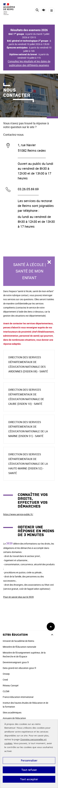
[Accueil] (12, 9)
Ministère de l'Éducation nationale (19, 646)
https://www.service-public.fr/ (18, 514)
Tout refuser (29, 770)
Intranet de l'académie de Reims (18, 640)
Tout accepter (29, 779)
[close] (49, 262)
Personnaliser (29, 760)
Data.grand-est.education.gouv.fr (19, 667)
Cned (5, 679)
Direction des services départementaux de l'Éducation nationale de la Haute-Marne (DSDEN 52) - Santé (28, 463)
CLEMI (6, 691)
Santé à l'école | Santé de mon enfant (29, 271)
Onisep (6, 673)
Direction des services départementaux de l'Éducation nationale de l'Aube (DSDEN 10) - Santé (26, 397)
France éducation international (18, 696)
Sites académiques (12, 712)
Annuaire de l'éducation (14, 718)
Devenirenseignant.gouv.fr (16, 662)
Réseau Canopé (10, 685)
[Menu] (51, 10)
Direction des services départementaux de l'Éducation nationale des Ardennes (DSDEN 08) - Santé (28, 364)
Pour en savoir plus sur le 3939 (18, 596)
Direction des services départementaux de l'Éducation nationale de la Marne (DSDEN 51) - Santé (28, 429)
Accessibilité (43, 10)
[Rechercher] (37, 10)
